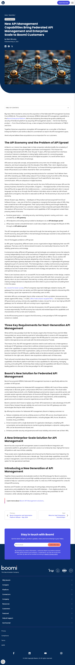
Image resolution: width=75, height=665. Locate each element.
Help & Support (7, 618)
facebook (14, 653)
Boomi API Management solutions (32, 501)
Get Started (6, 623)
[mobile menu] (72, 3)
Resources (6, 604)
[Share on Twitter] (12, 46)
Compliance (5, 635)
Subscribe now (54, 545)
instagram (61, 653)
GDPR (3, 645)
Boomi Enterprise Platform (16, 118)
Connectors (6, 594)
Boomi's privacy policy (51, 554)
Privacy (3, 631)
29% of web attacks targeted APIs (41, 299)
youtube (45, 653)
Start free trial (63, 3)
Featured (5, 613)
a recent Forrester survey (14, 288)
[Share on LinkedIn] (5, 46)
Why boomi (6, 580)
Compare (5, 585)
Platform (5, 590)
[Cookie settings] (3, 662)
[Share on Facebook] (9, 46)
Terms (3, 640)
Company (5, 599)
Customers (6, 609)
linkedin (29, 653)
